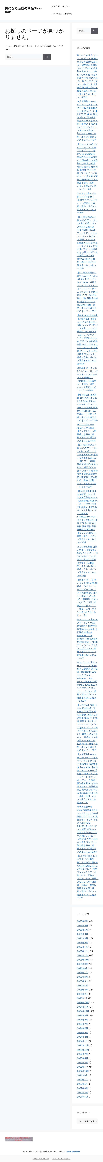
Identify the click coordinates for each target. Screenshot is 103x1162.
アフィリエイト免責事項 (61, 14)
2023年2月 (82, 1062)
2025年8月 (82, 968)
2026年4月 (82, 934)
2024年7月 (82, 1024)
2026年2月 (82, 942)
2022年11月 (83, 1067)
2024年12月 (83, 1002)
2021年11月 (82, 1097)
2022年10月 (83, 1071)
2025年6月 (82, 977)
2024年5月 (82, 1032)
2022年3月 (82, 1092)
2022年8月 (82, 1075)
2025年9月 (82, 964)
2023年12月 (83, 1045)
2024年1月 (82, 1041)
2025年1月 (82, 998)
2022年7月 (82, 1079)
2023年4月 (82, 1058)
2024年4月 (82, 1037)
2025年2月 (82, 994)
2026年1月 (82, 947)
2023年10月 (83, 1049)
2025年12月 (83, 951)
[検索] (47, 57)
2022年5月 (82, 1084)
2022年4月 (82, 1088)
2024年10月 (83, 1011)
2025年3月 (82, 989)
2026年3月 (82, 938)
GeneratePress (73, 1151)
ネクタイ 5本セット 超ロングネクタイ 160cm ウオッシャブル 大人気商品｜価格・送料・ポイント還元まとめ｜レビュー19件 (87, 203)
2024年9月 (82, 1015)
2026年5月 (82, 930)
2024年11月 (83, 1007)
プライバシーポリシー (60, 6)
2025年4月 (82, 985)
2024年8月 (82, 1019)
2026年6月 (82, 925)
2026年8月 (82, 921)
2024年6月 (82, 1028)
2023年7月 (82, 1054)
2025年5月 (82, 981)
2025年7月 (82, 972)
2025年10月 (83, 959)
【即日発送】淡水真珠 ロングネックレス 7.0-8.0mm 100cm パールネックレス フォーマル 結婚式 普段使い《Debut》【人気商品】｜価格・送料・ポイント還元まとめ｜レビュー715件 (87, 407)
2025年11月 (83, 955)
